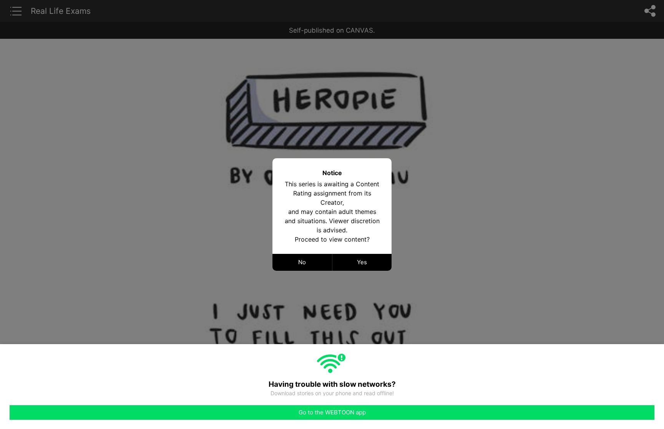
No (302, 262)
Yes (362, 262)
